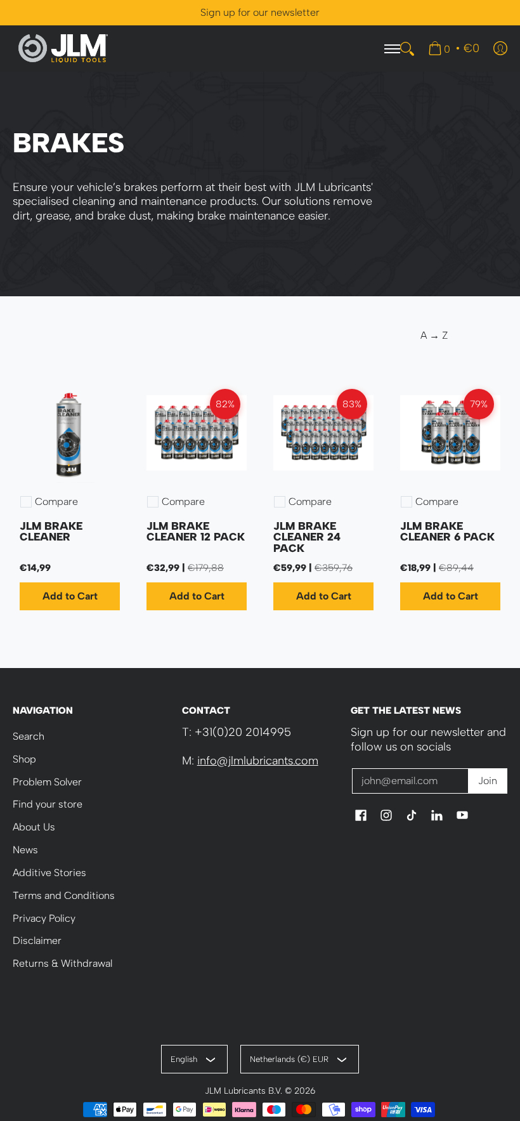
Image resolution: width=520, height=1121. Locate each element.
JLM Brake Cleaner (51, 531)
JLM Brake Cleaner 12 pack (195, 531)
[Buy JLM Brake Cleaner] (70, 433)
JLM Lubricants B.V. (243, 1090)
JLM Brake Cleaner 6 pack (447, 531)
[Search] (407, 49)
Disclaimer (37, 940)
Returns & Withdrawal (62, 963)
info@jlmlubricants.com (257, 761)
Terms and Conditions (64, 895)
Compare (56, 502)
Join (487, 781)
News (25, 850)
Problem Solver (47, 782)
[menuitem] (453, 48)
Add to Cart (70, 596)
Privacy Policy (44, 918)
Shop (24, 759)
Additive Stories (49, 873)
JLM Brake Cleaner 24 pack (307, 537)
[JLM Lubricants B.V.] (63, 48)
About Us (34, 827)
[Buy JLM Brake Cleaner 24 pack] (323, 433)
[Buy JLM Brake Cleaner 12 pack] (196, 433)
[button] (361, 816)
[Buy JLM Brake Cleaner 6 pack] (450, 433)
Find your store (47, 804)
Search (28, 736)
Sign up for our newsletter (260, 12)
